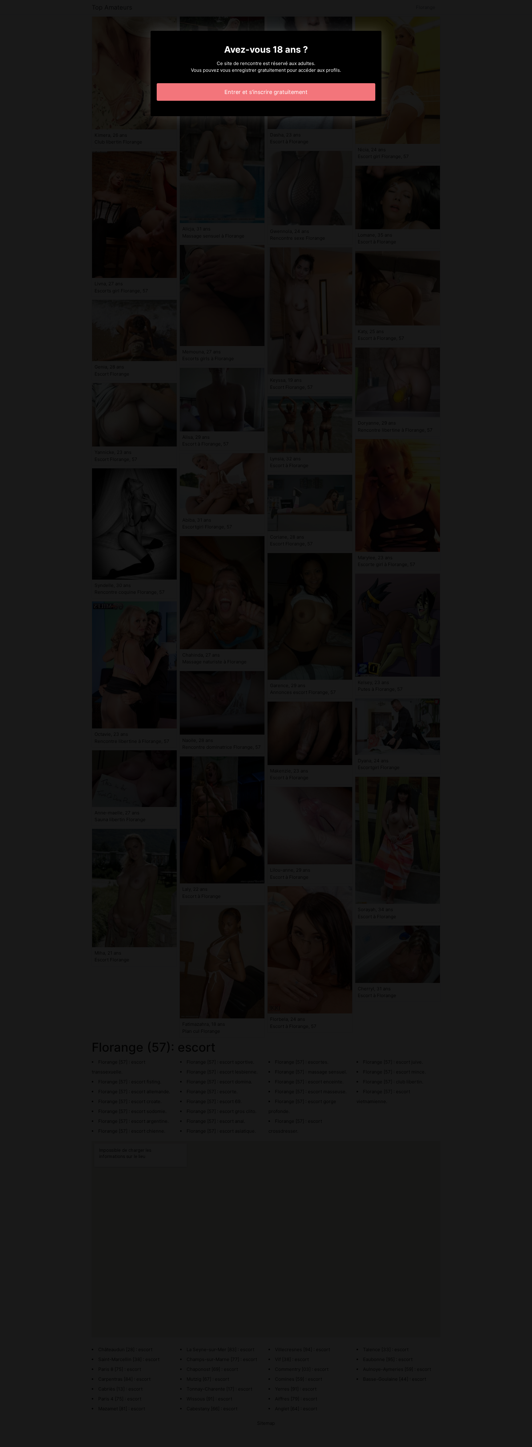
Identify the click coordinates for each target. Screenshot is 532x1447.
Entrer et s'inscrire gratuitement (266, 92)
